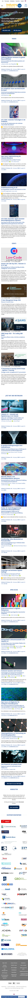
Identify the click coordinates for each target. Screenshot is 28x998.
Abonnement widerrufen (14, 975)
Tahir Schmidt (14, 615)
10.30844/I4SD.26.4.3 (13, 621)
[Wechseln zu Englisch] (25, 1)
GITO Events (4, 972)
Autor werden (23, 965)
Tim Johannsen (15, 161)
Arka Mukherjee (5, 575)
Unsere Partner (14, 963)
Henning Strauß (5, 161)
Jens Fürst (18, 647)
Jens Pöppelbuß (12, 64)
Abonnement (21, 801)
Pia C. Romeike (5, 769)
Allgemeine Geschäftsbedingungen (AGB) (14, 988)
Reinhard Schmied (5, 452)
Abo (2, 1)
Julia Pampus (17, 708)
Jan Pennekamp (11, 677)
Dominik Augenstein (6, 191)
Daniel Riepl (16, 421)
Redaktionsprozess (24, 971)
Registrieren (21, 997)
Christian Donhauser (6, 421)
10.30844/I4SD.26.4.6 (13, 653)
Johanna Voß (4, 64)
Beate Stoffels (21, 483)
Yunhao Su (4, 514)
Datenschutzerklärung (21, 986)
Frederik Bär (12, 769)
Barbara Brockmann (6, 483)
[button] (2, 5)
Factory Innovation (4, 966)
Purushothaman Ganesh (7, 646)
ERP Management (4, 969)
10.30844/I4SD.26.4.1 (13, 715)
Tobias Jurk (15, 483)
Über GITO (4, 963)
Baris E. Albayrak (19, 646)
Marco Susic (14, 452)
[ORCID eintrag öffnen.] (17, 64)
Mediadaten (12, 1)
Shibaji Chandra (15, 575)
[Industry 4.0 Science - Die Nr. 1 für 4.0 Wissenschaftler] (14, 6)
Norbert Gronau (14, 738)
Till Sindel (11, 647)
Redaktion (23, 963)
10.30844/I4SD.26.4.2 (13, 102)
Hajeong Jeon (4, 676)
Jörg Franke (4, 647)
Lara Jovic (14, 191)
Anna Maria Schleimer (6, 708)
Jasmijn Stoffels (5, 738)
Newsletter (18, 1)
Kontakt (22, 1)
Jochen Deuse (4, 484)
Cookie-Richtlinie (11, 986)
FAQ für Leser (14, 965)
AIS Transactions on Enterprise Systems (4, 976)
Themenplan (6, 1)
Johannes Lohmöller (15, 676)
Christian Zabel (5, 615)
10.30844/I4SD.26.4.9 (13, 70)
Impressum (3, 986)
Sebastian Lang (5, 649)
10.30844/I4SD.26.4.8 (13, 684)
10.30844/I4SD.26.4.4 (13, 746)
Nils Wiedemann (5, 95)
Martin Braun (10, 514)
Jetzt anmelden (14, 807)
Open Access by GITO (23, 968)
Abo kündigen (14, 967)
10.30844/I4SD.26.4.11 (14, 777)
